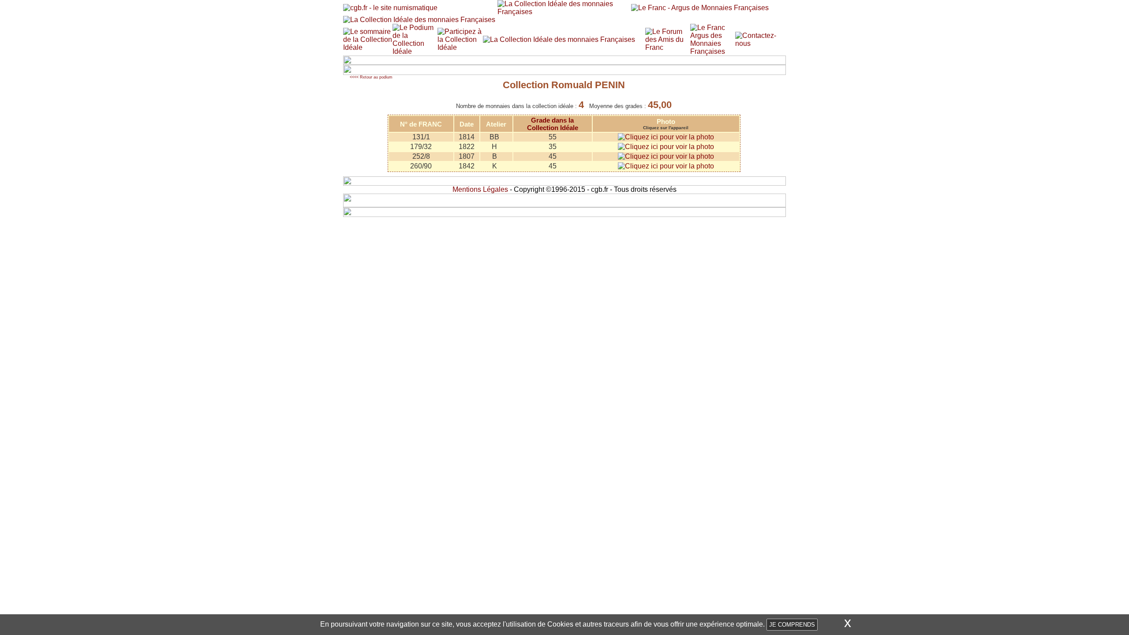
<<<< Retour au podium (371, 77)
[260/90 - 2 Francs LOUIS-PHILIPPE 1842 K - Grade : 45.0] (666, 166)
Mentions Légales (480, 189)
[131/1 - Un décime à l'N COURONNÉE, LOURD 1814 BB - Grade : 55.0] (666, 137)
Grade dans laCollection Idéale (552, 123)
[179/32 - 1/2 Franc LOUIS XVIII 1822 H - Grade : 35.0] (666, 146)
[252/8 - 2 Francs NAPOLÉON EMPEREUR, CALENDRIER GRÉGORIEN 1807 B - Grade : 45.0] (666, 156)
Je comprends (792, 624)
